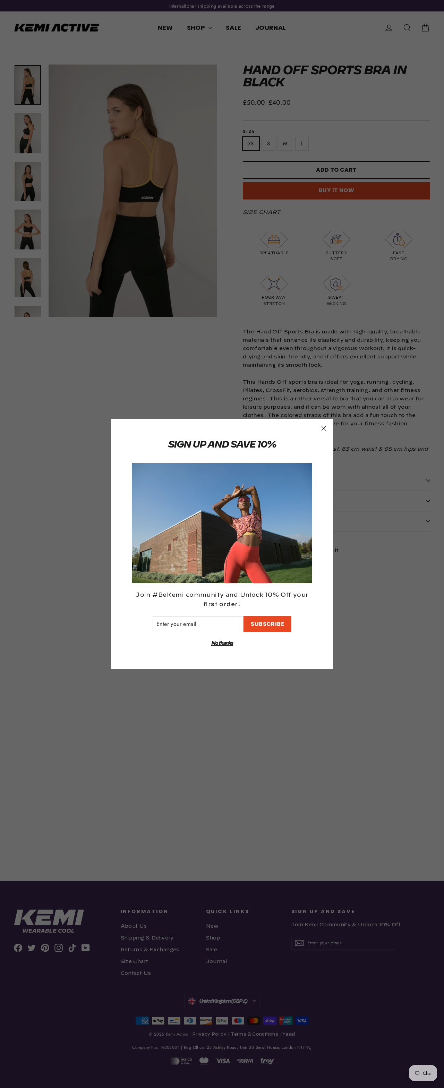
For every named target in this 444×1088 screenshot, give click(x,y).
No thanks (222, 643)
